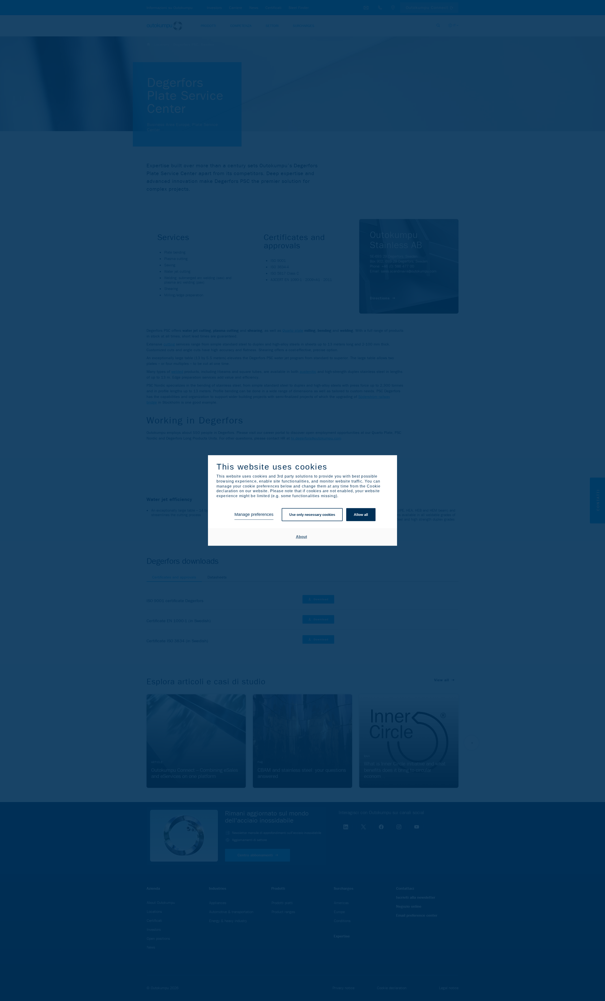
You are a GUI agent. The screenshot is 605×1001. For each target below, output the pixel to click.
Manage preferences (253, 514)
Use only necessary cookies (312, 515)
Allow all (361, 515)
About (301, 537)
